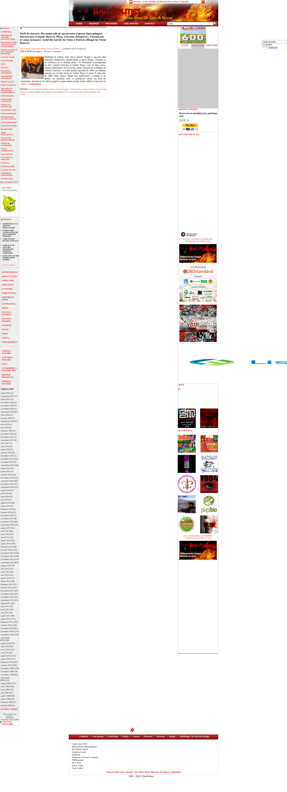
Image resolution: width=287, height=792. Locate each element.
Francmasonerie (9, 126)
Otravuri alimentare (6, 144)
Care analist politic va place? (11, 240)
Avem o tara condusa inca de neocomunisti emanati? (10, 233)
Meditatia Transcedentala (43, 92)
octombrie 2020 (7, 409)
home (79, 23)
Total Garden (77, 768)
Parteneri (148, 736)
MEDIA (5, 308)
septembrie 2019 (7, 421)
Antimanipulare (8, 110)
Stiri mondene (9, 342)
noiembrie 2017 (7, 440)
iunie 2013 (5, 534)
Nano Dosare (7, 61)
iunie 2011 (5, 609)
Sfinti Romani (7, 96)
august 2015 (6, 468)
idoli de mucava (49, 89)
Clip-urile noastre (7, 358)
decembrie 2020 (7, 402)
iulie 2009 (5, 686)
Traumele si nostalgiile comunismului (7, 90)
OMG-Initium (6, 154)
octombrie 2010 (7, 634)
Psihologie (8, 280)
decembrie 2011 (7, 591)
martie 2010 (6, 659)
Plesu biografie (58, 92)
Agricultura (9, 293)
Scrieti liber (113, 736)
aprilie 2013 (6, 540)
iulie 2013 (5, 531)
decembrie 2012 (7, 553)
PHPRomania (77, 760)
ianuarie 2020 (6, 418)
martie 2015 (6, 471)
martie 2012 (6, 581)
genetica (5, 163)
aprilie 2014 (6, 503)
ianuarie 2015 (6, 474)
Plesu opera (79, 92)
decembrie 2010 (7, 628)
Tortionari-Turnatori (6, 100)
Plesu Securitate (90, 92)
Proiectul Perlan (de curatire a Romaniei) (9, 52)
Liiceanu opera (101, 89)
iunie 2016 (5, 446)
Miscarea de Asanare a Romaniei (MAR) (8, 37)
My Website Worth (80, 749)
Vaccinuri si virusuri (6, 158)
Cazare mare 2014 (79, 744)
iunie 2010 (5, 649)
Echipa (125, 736)
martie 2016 (6, 449)
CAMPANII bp (6, 32)
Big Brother (7, 129)
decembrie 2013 (7, 515)
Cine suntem (131, 23)
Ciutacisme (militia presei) (8, 139)
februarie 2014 (7, 509)
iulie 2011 (5, 606)
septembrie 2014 (7, 487)
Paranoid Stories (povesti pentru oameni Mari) (9, 44)
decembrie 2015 (7, 456)
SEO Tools (76, 763)
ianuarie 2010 (6, 665)
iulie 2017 (5, 443)
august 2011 (6, 603)
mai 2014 (5, 500)
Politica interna (6, 320)
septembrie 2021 (7, 396)
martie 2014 (6, 506)
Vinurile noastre (6, 382)
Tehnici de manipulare (6, 106)
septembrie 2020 (7, 412)
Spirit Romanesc (8, 85)
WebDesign (185, 736)
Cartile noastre (6, 352)
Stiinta (5, 338)
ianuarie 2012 (6, 587)
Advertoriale (9, 272)
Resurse (94, 23)
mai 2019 (5, 427)
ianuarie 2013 (6, 550)
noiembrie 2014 (7, 481)
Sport (5, 334)
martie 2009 (6, 699)
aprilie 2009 (6, 696)
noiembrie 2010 (7, 631)
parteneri (111, 23)
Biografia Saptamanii (6, 72)
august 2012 (6, 565)
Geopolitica (9, 304)
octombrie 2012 (7, 559)
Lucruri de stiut (8, 170)
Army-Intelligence (7, 134)
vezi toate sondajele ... (9, 265)
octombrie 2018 (7, 434)
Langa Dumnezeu (9, 113)
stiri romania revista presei (167, 2)
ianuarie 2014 (6, 512)
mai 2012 (5, 575)
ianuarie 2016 (6, 453)
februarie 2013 (7, 547)
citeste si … (32, 84)
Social (5, 329)
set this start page (149, 2)
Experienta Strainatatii (6, 174)
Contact (150, 23)
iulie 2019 (5, 424)
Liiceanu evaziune (88, 89)
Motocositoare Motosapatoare (84, 747)
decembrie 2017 (7, 437)
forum (6, 28)
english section (10, 182)
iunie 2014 (5, 496)
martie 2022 (6, 393)
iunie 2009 (5, 689)
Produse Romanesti (7, 376)
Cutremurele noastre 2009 (9, 369)
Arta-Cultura (9, 276)
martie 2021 (6, 399)
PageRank (76, 755)
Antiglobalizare (9, 122)
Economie (7, 289)
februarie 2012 (7, 584)
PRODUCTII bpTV (8, 82)
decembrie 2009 (7, 668)
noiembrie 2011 (7, 594)
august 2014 (6, 490)
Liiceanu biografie (62, 89)
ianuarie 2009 (6, 705)
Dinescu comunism (35, 89)
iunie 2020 (5, 415)
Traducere (273, 47)
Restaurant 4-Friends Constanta (85, 757)
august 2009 (6, 683)
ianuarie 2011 (6, 625)
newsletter (137, 2)
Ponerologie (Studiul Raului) (8, 118)
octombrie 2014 (7, 484)
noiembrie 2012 (7, 556)
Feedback (84, 736)
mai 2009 (5, 693)
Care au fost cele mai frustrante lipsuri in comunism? (9, 249)
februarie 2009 (7, 702)
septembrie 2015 (7, 465)
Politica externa (6, 313)
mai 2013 (5, 537)
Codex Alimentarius (7, 150)
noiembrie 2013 (7, 518)
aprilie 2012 (6, 578)
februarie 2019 (7, 431)
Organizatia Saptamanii (7, 77)
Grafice (5, 67)
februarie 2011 (7, 622)
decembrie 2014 (7, 478)
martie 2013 (6, 543)
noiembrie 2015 (7, 459)
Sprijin (172, 736)
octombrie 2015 (7, 462)
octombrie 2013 (7, 522)
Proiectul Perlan (53, 49)
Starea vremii (77, 765)
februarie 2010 (7, 662)
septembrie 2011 (7, 600)
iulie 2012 (5, 569)
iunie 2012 (5, 572)
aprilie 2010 (6, 656)
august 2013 (6, 528)
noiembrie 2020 (7, 405)
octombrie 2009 (7, 675)
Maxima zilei (7, 179)
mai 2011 (5, 613)
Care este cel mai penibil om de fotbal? (11, 258)
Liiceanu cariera (75, 89)
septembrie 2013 (7, 525)
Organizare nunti (79, 752)
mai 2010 (5, 653)
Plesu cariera (69, 92)
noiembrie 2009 (7, 671)
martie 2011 (6, 619)
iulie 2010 (5, 646)
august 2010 (6, 643)
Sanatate (7, 325)
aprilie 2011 (6, 616)
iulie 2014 (5, 493)
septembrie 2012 (7, 562)
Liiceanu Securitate (26, 92)
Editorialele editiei (38, 49)
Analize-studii (7, 57)
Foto (4, 364)
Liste (3, 64)
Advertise (160, 736)
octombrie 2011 (7, 597)
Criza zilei (8, 285)
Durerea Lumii (7, 166)
